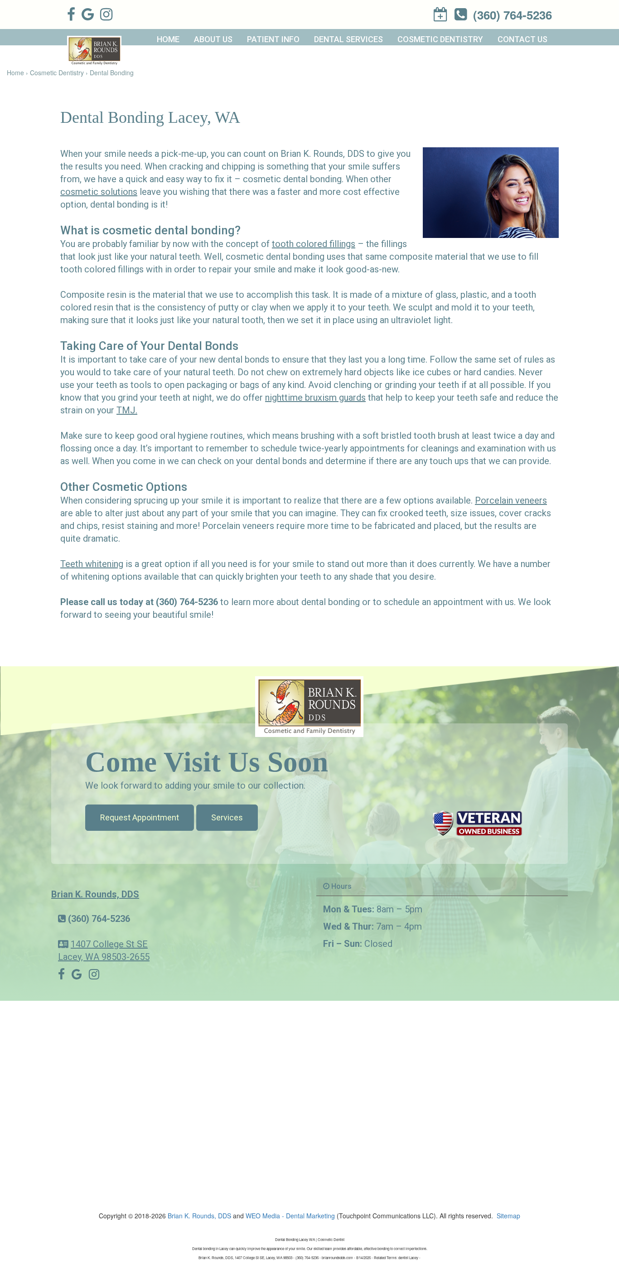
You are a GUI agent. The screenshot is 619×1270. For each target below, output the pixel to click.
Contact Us (522, 39)
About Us (213, 39)
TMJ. (126, 410)
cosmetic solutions (98, 191)
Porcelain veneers (511, 500)
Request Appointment (139, 817)
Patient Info (273, 39)
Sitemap (508, 1215)
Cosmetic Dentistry (440, 39)
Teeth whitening (91, 563)
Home (168, 39)
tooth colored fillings (313, 243)
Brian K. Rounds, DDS (95, 894)
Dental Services (348, 39)
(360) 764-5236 (99, 918)
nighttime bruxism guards (315, 397)
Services (227, 817)
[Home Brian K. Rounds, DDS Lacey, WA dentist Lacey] (309, 705)
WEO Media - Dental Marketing (290, 1215)
